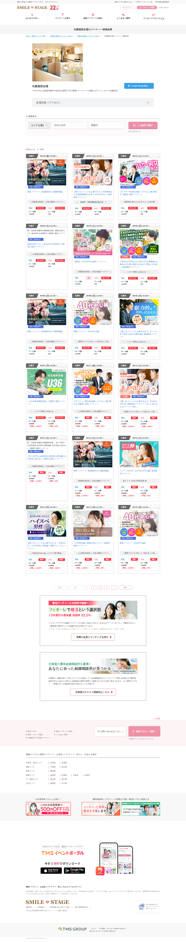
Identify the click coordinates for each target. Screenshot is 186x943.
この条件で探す (145, 125)
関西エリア (30, 775)
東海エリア (30, 771)
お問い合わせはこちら (110, 731)
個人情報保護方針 (81, 907)
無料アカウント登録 (145, 731)
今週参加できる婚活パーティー (39, 738)
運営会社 (29, 907)
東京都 (64, 767)
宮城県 (64, 763)
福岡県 (53, 783)
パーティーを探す (62, 18)
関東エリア (30, 767)
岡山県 (53, 779)
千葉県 (53, 767)
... (114, 587)
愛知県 (53, 771)
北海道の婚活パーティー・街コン (61, 36)
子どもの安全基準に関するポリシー (39, 911)
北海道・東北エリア (34, 763)
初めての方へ (32, 731)
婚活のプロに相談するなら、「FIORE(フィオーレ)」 (133, 2)
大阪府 (75, 775)
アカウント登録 (148, 7)
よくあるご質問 (123, 18)
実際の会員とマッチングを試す (92, 637)
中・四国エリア (32, 779)
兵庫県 (87, 775)
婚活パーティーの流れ (93, 18)
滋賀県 (53, 775)
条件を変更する (134, 131)
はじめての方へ (32, 18)
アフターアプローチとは (153, 18)
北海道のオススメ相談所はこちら (92, 692)
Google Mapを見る (139, 86)
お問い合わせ (164, 7)
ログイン (128, 7)
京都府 (64, 775)
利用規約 (41, 907)
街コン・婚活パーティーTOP (36, 36)
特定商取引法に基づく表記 (59, 907)
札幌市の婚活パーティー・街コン (88, 36)
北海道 (53, 763)
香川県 (64, 779)
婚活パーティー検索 (35, 735)
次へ (125, 587)
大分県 (64, 783)
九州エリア (30, 783)
